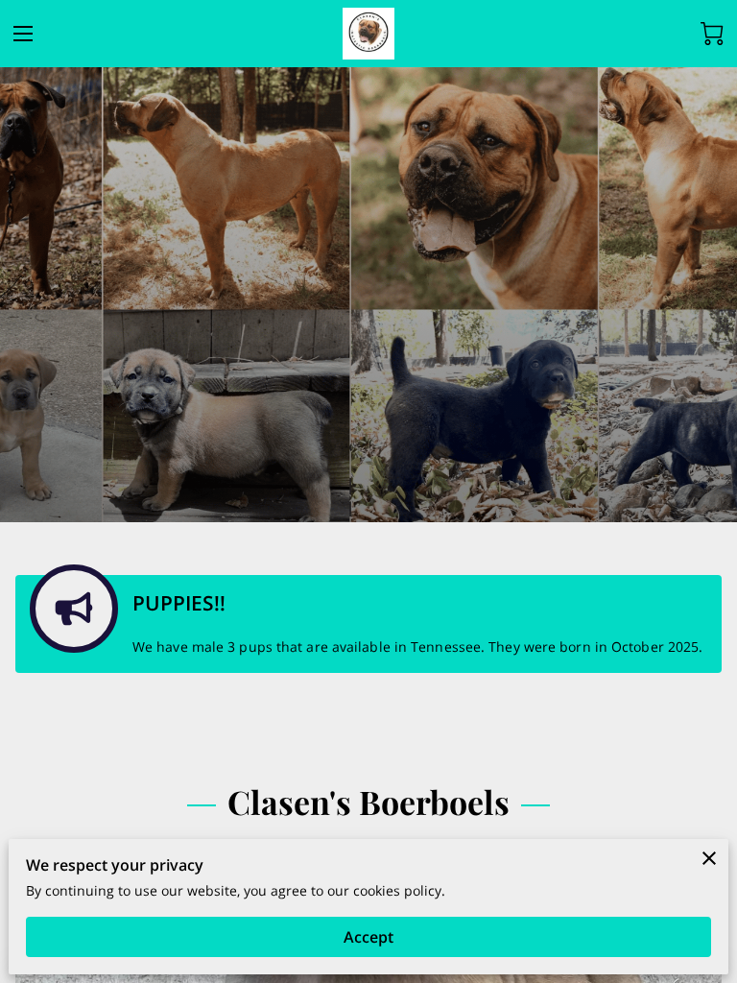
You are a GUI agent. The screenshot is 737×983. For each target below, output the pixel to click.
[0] (712, 33)
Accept (368, 936)
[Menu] (23, 33)
